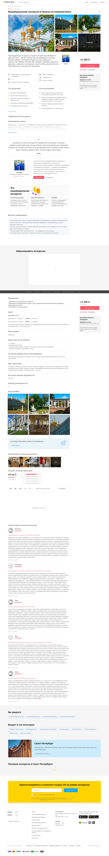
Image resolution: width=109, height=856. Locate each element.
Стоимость (37, 291)
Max (63, 823)
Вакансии (65, 845)
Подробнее (49, 177)
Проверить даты (90, 65)
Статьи (33, 811)
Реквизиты (72, 845)
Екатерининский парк (33, 716)
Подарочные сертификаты (39, 817)
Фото (79, 291)
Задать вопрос (39, 177)
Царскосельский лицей (67, 716)
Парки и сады (13, 733)
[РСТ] (93, 822)
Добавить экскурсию (14, 821)
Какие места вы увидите (68, 291)
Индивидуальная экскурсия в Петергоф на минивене (24, 535)
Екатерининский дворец (50, 716)
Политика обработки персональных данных (41, 831)
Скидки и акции (36, 820)
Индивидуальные (31, 729)
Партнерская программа (41, 845)
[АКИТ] (90, 822)
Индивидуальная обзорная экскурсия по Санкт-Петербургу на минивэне (29, 571)
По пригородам (64, 729)
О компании (30, 845)
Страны (12, 815)
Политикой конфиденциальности (63, 799)
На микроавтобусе (90, 729)
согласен (37, 794)
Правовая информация (55, 845)
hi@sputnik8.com (59, 825)
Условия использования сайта (39, 828)
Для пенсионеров (26, 733)
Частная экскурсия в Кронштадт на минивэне (21, 606)
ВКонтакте (57, 823)
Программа (29, 291)
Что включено (46, 291)
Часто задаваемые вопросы (39, 814)
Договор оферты (36, 825)
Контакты (78, 845)
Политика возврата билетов (39, 822)
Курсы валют (35, 838)
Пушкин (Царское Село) (16, 716)
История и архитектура (16, 729)
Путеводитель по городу (42, 753)
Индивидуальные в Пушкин (48, 729)
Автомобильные (77, 729)
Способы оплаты (36, 835)
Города (12, 812)
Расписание (56, 291)
